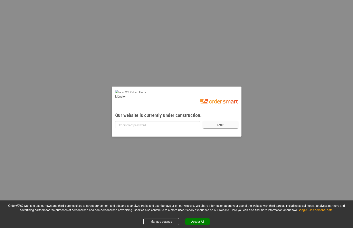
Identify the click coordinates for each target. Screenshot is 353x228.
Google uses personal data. (315, 210)
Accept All (197, 221)
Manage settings (161, 221)
